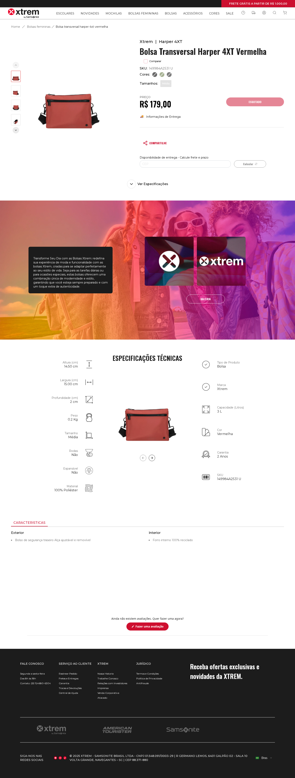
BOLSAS (171, 13)
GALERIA (205, 299)
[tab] (29, 523)
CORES (214, 13)
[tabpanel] (147, 563)
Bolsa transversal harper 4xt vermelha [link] (82, 27)
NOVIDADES (90, 13)
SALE (230, 13)
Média (166, 83)
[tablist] (147, 523)
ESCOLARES (65, 13)
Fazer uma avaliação (152, 627)
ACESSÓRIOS (193, 13)
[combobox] (264, 758)
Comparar (155, 61)
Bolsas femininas (38, 27)
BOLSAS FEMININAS (143, 13)
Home (15, 27)
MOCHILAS (114, 13)
